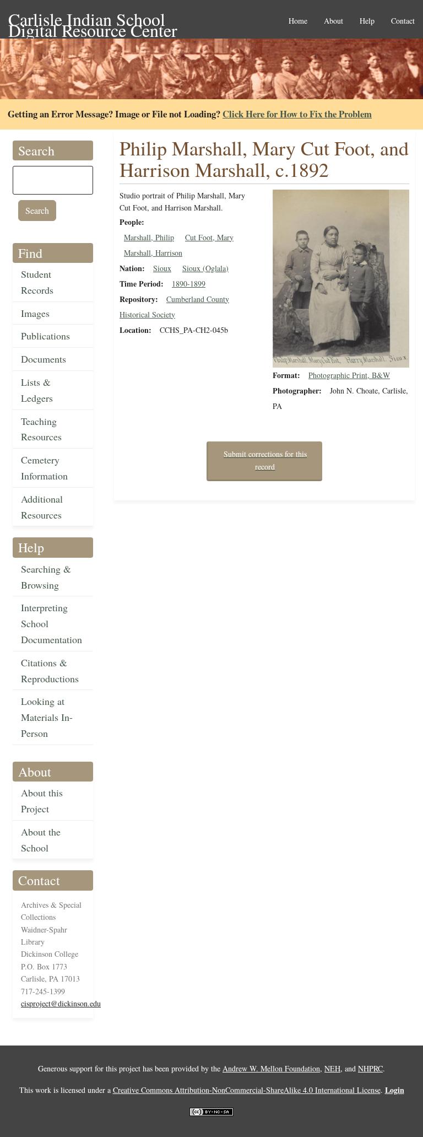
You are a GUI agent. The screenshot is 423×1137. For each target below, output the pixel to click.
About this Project (42, 800)
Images (35, 313)
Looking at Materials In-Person (47, 717)
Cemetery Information (44, 467)
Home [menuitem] (298, 21)
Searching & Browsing (46, 576)
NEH (332, 1068)
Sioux (162, 268)
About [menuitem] (333, 21)
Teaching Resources (41, 429)
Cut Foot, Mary (209, 237)
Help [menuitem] (367, 21)
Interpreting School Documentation (51, 623)
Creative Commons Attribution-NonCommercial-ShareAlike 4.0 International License (247, 1090)
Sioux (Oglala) (205, 268)
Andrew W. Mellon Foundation (271, 1068)
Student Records (37, 282)
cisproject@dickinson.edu (61, 1003)
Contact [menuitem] (403, 21)
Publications (45, 335)
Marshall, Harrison (153, 252)
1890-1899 (188, 283)
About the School (41, 839)
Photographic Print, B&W (349, 375)
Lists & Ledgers (37, 390)
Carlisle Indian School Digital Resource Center (92, 20)
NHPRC (370, 1068)
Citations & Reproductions (50, 670)
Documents (43, 358)
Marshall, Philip (149, 237)
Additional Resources (42, 506)
